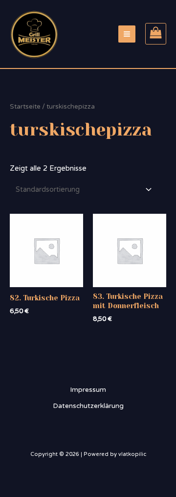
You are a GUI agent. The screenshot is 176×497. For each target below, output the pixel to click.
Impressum (88, 389)
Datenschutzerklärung (88, 406)
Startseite (25, 107)
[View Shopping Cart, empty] (155, 34)
